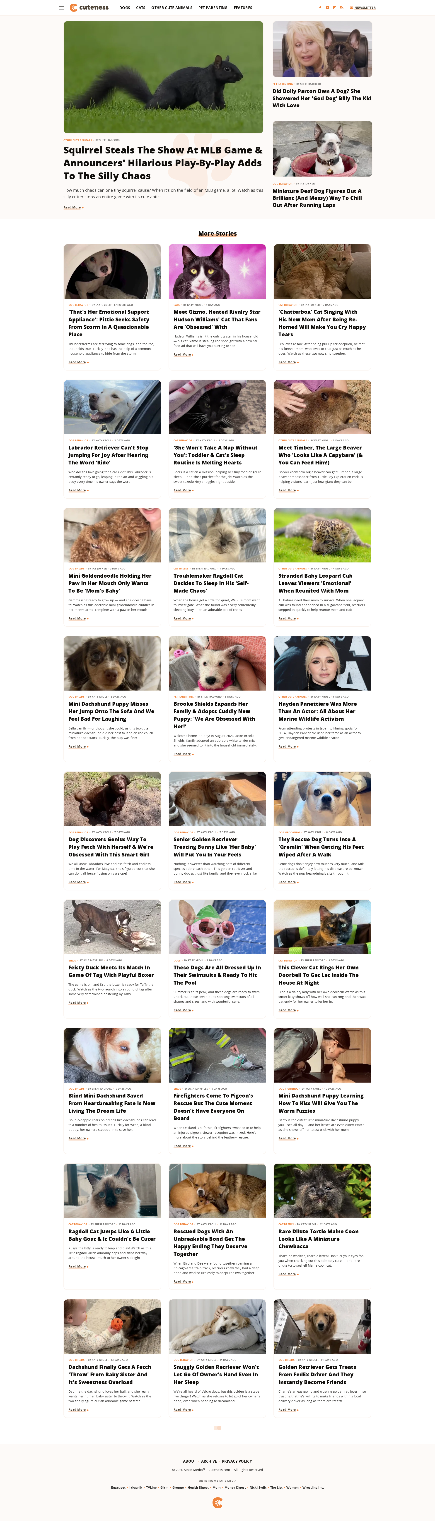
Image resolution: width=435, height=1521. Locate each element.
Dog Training (288, 1088)
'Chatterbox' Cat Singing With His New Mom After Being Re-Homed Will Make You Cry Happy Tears (322, 323)
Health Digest (198, 1487)
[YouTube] (327, 8)
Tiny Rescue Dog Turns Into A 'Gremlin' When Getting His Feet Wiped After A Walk (321, 847)
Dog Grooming (289, 832)
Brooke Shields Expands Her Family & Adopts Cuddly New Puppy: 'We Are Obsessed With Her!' (214, 715)
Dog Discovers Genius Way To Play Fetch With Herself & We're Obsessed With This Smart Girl (110, 847)
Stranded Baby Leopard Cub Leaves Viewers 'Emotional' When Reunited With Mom (315, 583)
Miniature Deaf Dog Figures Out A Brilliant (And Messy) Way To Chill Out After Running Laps (317, 197)
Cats (140, 7)
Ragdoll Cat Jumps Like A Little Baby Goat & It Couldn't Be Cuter (112, 1235)
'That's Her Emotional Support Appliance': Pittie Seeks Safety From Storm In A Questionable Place (108, 323)
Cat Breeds (181, 568)
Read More (72, 207)
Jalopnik (135, 1487)
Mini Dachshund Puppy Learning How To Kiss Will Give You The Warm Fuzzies (321, 1103)
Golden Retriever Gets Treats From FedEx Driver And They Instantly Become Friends (317, 1374)
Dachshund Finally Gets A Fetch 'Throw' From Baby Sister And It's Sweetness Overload (109, 1374)
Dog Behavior (282, 183)
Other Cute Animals (171, 7)
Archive (209, 1461)
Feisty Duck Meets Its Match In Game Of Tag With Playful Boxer (111, 971)
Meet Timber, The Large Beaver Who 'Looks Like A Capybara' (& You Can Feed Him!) (320, 455)
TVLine (151, 1487)
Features (243, 7)
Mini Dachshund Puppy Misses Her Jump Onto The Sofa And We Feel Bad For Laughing (111, 711)
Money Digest (235, 1487)
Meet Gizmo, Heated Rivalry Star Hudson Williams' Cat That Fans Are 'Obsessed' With (217, 319)
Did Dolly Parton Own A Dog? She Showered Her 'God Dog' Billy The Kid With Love (322, 98)
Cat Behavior (287, 304)
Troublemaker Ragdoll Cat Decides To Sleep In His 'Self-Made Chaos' (211, 583)
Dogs (124, 7)
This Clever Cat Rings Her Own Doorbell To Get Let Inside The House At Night (318, 975)
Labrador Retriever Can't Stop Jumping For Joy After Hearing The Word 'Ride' (108, 455)
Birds (72, 960)
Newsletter (365, 7)
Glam (164, 1487)
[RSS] (342, 8)
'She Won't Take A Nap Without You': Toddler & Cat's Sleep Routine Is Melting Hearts (216, 455)
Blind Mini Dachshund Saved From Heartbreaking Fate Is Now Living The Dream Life (111, 1103)
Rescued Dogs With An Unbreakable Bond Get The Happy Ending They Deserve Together (210, 1243)
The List (276, 1487)
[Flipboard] (335, 8)
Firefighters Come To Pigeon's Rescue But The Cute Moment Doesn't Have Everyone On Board (213, 1107)
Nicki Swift (258, 1487)
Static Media (193, 1470)
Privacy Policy (237, 1461)
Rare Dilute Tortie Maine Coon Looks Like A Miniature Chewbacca (318, 1239)
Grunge (178, 1487)
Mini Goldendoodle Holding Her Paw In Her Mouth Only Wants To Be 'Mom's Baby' (110, 583)
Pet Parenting (213, 7)
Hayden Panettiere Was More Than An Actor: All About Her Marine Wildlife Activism (317, 711)
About (189, 1461)
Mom (217, 1487)
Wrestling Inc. (313, 1487)
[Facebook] (320, 8)
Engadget (118, 1487)
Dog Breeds (76, 568)
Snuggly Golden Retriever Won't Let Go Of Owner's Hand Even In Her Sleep (216, 1374)
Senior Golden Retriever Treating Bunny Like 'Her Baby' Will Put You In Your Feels (215, 847)
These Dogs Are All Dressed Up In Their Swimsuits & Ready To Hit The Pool (217, 975)
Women (292, 1487)
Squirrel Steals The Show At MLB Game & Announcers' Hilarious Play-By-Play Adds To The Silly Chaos (163, 162)
